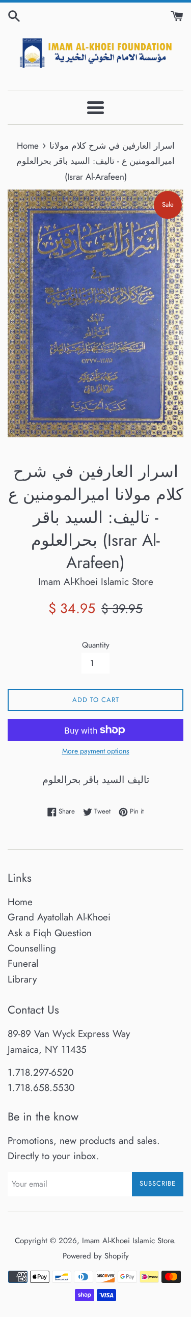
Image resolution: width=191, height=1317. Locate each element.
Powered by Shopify (96, 1256)
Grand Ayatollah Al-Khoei (59, 917)
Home (20, 902)
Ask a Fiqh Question (50, 933)
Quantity (96, 645)
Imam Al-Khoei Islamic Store (128, 1240)
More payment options (95, 751)
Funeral (23, 963)
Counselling (32, 948)
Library (22, 979)
